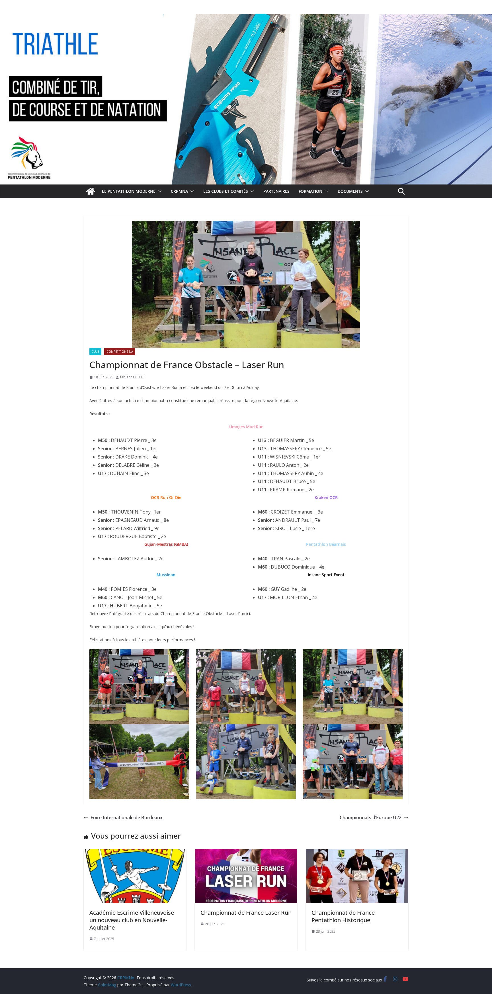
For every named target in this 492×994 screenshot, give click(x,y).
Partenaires (276, 191)
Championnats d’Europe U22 (370, 817)
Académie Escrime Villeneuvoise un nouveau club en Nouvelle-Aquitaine (131, 920)
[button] (158, 191)
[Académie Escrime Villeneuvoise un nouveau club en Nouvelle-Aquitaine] (135, 853)
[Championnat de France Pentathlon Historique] (357, 853)
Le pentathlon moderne (128, 191)
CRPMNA (179, 191)
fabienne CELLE (132, 377)
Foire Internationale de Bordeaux (127, 817)
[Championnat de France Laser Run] (246, 853)
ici (248, 613)
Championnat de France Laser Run (246, 912)
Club (95, 352)
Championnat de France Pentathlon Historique (343, 916)
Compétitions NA (119, 352)
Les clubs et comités (225, 191)
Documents (350, 191)
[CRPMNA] (246, 18)
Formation (310, 191)
